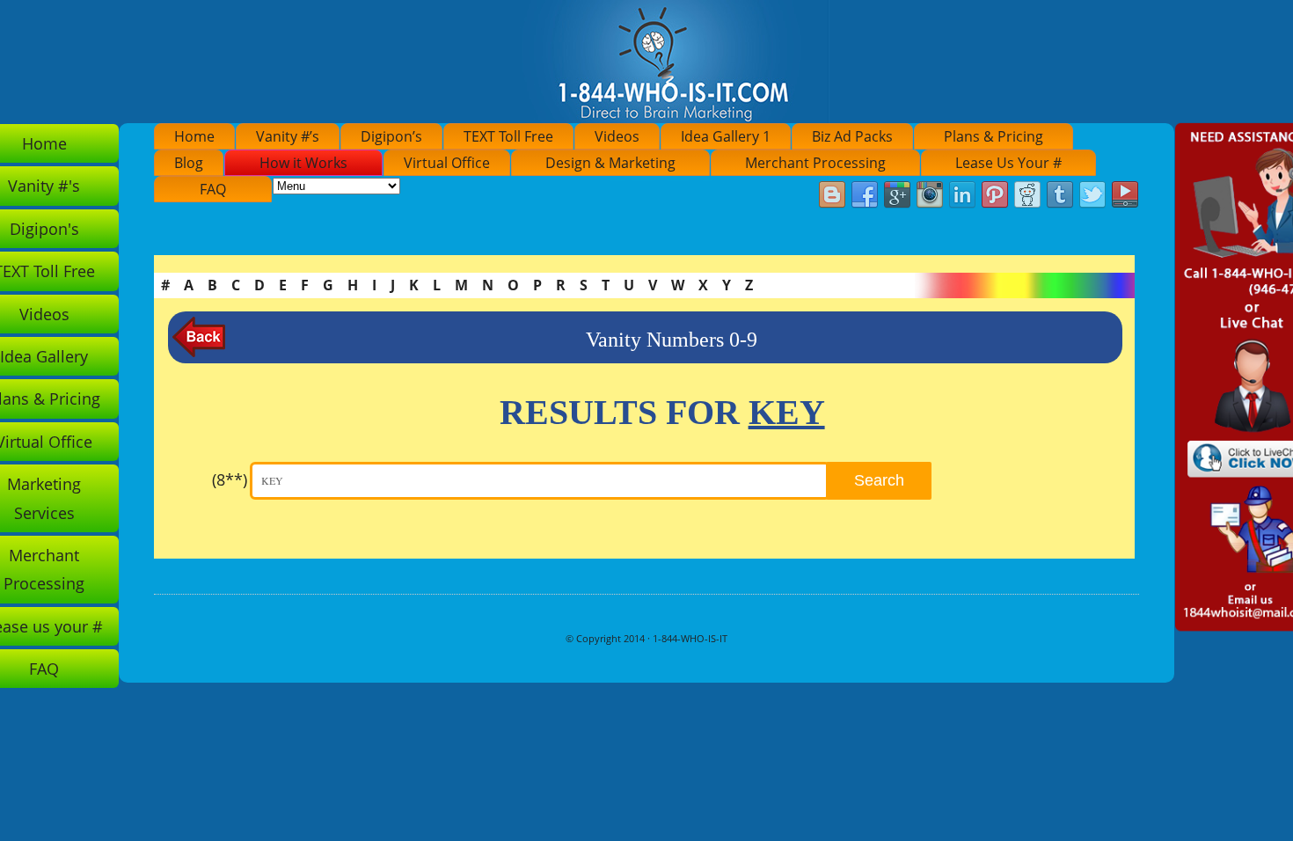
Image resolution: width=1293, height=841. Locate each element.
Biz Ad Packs (852, 136)
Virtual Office (447, 162)
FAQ (213, 189)
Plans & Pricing (993, 136)
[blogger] (832, 195)
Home (194, 136)
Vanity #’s (287, 136)
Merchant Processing (815, 162)
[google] (897, 195)
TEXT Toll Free (508, 136)
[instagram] (930, 195)
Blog (188, 162)
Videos (617, 136)
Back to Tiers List (198, 337)
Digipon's (44, 228)
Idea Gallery (44, 356)
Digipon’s (391, 136)
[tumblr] (1060, 195)
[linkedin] (962, 195)
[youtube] (1125, 195)
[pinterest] (995, 195)
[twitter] (1092, 195)
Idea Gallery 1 (726, 136)
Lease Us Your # (1008, 162)
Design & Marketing (610, 162)
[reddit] (1027, 195)
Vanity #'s (44, 185)
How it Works (303, 162)
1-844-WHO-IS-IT (690, 638)
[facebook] (865, 195)
